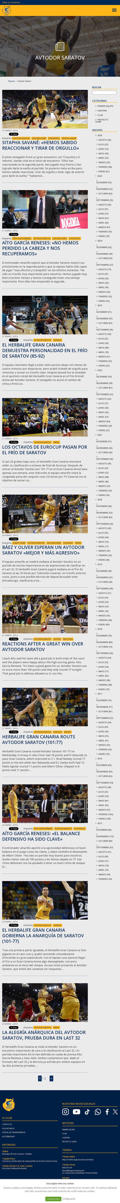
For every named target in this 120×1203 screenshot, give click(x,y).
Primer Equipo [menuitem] (68, 1129)
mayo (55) (103, 736)
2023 (99, 305)
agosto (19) (104, 269)
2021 (99, 434)
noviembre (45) (104, 448)
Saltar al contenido (11, 2)
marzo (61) (104, 356)
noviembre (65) (104, 771)
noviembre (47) (104, 577)
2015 (99, 823)
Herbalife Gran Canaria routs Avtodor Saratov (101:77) (38, 739)
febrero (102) (105, 814)
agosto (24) (104, 657)
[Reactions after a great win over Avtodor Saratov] (45, 614)
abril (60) (103, 222)
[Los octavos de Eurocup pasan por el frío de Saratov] (45, 417)
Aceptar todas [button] (53, 1199)
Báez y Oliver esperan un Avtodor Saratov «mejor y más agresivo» (43, 550)
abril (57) (103, 416)
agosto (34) (104, 722)
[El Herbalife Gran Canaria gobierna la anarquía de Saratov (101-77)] (45, 900)
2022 (99, 370)
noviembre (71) (104, 706)
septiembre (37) (104, 264)
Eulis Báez (68, 543)
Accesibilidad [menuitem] (8, 1136)
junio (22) (103, 472)
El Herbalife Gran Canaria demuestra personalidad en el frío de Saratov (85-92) (45, 350)
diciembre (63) (104, 765)
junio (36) (103, 731)
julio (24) (103, 468)
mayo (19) (103, 541)
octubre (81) (105, 387)
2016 (99, 758)
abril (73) (103, 869)
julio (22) (103, 144)
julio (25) (103, 273)
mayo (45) (103, 153)
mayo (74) (103, 865)
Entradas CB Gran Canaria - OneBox (17, 1154)
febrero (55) (105, 231)
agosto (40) (104, 787)
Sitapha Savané (69, 138)
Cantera (102, 110)
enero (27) (104, 430)
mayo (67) (103, 218)
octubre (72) (105, 646)
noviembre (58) (104, 383)
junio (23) (103, 602)
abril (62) (103, 675)
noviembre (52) (104, 189)
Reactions (68, 639)
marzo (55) (104, 162)
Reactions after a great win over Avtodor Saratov (42, 646)
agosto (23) (104, 398)
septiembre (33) (104, 394)
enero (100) (104, 818)
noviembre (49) (104, 253)
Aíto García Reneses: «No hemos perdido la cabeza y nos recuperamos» (40, 248)
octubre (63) (105, 323)
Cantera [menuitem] (66, 1137)
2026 (99, 135)
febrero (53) (105, 361)
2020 (99, 499)
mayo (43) (103, 412)
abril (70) (103, 352)
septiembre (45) (104, 329)
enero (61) (104, 171)
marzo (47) (104, 486)
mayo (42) (103, 282)
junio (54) (103, 666)
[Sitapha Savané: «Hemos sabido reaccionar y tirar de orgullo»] (45, 109)
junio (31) (103, 861)
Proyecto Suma (101, 120)
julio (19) (103, 662)
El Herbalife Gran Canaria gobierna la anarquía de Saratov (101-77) (43, 935)
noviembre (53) (104, 512)
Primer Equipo (105, 106)
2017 (99, 693)
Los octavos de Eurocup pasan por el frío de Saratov (44, 450)
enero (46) (104, 559)
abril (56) (103, 805)
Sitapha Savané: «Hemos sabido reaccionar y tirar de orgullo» (40, 145)
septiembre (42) (104, 523)
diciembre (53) (104, 182)
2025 (99, 176)
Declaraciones (39, 138)
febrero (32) (105, 296)
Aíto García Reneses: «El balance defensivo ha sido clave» (41, 836)
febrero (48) (105, 684)
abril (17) (103, 546)
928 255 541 (67, 1167)
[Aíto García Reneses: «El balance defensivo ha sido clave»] (45, 803)
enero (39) (104, 495)
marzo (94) (104, 874)
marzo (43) (104, 291)
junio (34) (103, 796)
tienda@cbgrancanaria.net (73, 1170)
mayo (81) (103, 800)
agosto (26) (104, 139)
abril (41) (103, 740)
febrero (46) (105, 620)
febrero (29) (105, 425)
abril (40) (103, 481)
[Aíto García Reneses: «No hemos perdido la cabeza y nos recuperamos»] (45, 209)
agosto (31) (104, 593)
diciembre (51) (104, 312)
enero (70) (104, 236)
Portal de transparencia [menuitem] (13, 1132)
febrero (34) (105, 879)
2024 (99, 240)
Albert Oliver (19, 543)
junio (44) (103, 537)
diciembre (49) (104, 571)
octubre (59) (105, 258)
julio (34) (103, 597)
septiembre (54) (104, 782)
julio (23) (103, 791)
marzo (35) (104, 550)
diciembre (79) (104, 635)
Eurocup (58, 732)
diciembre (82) (104, 829)
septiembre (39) (104, 200)
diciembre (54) (104, 376)
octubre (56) (105, 452)
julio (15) (103, 403)
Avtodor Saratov (21, 138)
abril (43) (103, 611)
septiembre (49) (104, 588)
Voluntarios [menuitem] (8, 1128)
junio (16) (103, 149)
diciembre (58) (104, 506)
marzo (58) (104, 680)
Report (67, 732)
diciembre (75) (104, 700)
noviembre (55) (104, 318)
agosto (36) (104, 463)
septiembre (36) (104, 459)
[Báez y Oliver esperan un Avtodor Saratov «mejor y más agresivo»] (45, 514)
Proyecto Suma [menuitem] (69, 1141)
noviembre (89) (104, 642)
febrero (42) (105, 555)
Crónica (57, 340)
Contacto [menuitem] (7, 1124)
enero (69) (104, 624)
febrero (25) (105, 490)
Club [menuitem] (64, 1133)
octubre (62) (105, 193)
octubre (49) (105, 582)
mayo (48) (103, 477)
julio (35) (103, 209)
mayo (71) (103, 671)
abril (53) (103, 157)
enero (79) (104, 689)
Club (100, 115)
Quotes (57, 639)
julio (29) (103, 532)
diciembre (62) (104, 247)
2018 (99, 629)
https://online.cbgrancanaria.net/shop (78, 1159)
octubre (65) (105, 517)
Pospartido (54, 138)
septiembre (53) (104, 718)
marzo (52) (104, 745)
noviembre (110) (105, 836)
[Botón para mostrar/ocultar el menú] (114, 10)
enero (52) (104, 301)
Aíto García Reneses (22, 238)
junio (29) (103, 343)
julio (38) (103, 856)
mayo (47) (103, 606)
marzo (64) (104, 421)
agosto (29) (104, 334)
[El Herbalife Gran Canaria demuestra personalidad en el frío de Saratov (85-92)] (45, 315)
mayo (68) (103, 347)
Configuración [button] (69, 1198)
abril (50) (103, 287)
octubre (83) (105, 841)
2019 (99, 564)
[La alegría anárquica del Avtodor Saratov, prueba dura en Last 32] (45, 1002)
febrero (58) (105, 167)
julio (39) (103, 727)
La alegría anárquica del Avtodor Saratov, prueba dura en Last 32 (44, 1035)
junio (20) (103, 278)
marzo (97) (104, 809)
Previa (56, 442)
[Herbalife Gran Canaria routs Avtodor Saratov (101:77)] (45, 707)
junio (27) (103, 213)
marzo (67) (104, 227)
